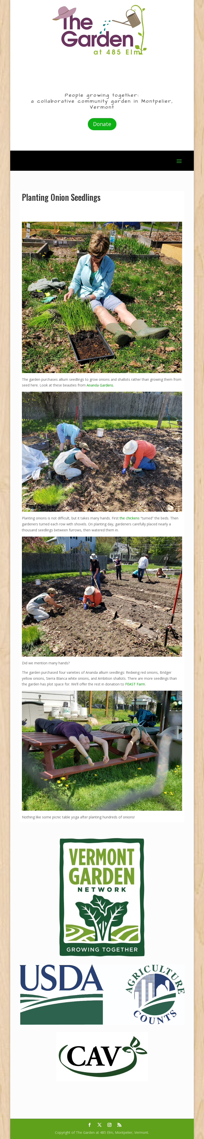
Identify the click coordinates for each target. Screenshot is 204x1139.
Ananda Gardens (100, 385)
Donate (102, 124)
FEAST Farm (135, 684)
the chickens (130, 518)
